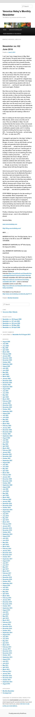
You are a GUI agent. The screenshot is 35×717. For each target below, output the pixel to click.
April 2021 (6, 471)
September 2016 (7, 583)
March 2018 (6, 546)
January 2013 (6, 673)
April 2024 (6, 397)
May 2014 (5, 641)
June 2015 (6, 614)
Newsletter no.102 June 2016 (11, 48)
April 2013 (6, 667)
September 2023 (7, 411)
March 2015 (6, 620)
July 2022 (5, 440)
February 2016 (7, 598)
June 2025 (6, 370)
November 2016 (7, 579)
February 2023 (7, 425)
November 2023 (7, 407)
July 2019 (5, 514)
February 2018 (7, 548)
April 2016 (6, 594)
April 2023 (6, 421)
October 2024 (6, 385)
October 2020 (6, 483)
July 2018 (5, 538)
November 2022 (7, 432)
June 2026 (6, 346)
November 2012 (7, 677)
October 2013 (6, 655)
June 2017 (6, 565)
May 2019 (5, 518)
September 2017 (7, 559)
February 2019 (7, 524)
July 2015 (5, 612)
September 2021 (7, 460)
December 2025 (7, 358)
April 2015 (6, 618)
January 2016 (6, 600)
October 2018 (6, 532)
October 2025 (6, 362)
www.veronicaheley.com (15, 29)
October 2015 (6, 606)
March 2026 (6, 352)
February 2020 (7, 499)
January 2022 (6, 452)
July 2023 (5, 415)
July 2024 (5, 391)
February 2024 (7, 401)
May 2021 (5, 468)
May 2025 (5, 372)
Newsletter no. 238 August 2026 (12, 319)
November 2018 (7, 530)
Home (4, 29)
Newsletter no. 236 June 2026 (11, 323)
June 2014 (6, 639)
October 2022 (6, 434)
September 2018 (7, 534)
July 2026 (5, 343)
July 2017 (5, 563)
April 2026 (6, 350)
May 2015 (5, 616)
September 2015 (7, 608)
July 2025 (5, 368)
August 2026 (6, 341)
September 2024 (7, 387)
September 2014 (7, 632)
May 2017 (5, 567)
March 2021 (6, 473)
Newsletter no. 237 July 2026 (11, 321)
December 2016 (7, 577)
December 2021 (7, 454)
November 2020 (7, 481)
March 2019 (6, 522)
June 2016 (6, 589)
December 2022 (7, 430)
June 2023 (6, 417)
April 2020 (6, 495)
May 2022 (5, 444)
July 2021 (5, 464)
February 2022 (7, 450)
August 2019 (6, 512)
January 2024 (6, 403)
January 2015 (6, 624)
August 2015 (6, 610)
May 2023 (5, 419)
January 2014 (6, 649)
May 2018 (5, 542)
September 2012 (7, 682)
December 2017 (7, 552)
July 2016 (5, 587)
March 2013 (6, 669)
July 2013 (5, 661)
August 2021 (6, 462)
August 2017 (6, 561)
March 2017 (6, 571)
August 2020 (6, 487)
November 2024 (7, 382)
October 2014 (6, 630)
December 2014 (7, 626)
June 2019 (6, 516)
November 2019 (7, 505)
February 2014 (7, 647)
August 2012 (6, 684)
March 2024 (6, 399)
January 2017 (6, 575)
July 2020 (5, 489)
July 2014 (5, 636)
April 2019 (6, 520)
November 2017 (7, 555)
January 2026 (6, 356)
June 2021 (6, 466)
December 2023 (7, 405)
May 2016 (5, 591)
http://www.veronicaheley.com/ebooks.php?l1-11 (17, 294)
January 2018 (6, 550)
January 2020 (6, 501)
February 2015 (7, 622)
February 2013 (7, 671)
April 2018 (6, 544)
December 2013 (7, 651)
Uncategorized (7, 693)
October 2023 (6, 409)
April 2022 (6, 446)
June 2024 (6, 393)
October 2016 (6, 581)
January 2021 (6, 477)
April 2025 (6, 374)
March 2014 (6, 645)
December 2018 (7, 528)
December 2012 (7, 675)
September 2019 (7, 510)
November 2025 (7, 360)
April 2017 (6, 569)
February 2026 (7, 354)
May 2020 (5, 493)
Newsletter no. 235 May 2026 (11, 325)
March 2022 (6, 448)
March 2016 (6, 596)
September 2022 (7, 436)
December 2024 (7, 380)
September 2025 (7, 364)
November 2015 (7, 604)
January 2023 (6, 428)
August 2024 (6, 389)
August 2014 (6, 634)
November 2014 (7, 628)
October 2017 (6, 557)
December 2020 (7, 479)
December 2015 (7, 602)
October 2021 (6, 458)
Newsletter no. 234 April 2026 (11, 327)
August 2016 (6, 585)
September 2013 (7, 657)
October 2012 (6, 680)
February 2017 (7, 573)
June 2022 (6, 442)
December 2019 (7, 503)
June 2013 (6, 663)
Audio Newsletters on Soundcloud (12, 33)
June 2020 (6, 491)
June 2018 (6, 540)
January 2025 (6, 378)
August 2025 (6, 366)
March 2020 (6, 497)
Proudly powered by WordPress (17, 713)
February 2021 (7, 475)
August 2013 (6, 659)
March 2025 (6, 376)
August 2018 (6, 536)
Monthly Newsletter (13, 298)
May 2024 (5, 395)
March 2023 (6, 423)
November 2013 (7, 653)
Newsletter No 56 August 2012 (21, 334)
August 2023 (6, 413)
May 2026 (5, 348)
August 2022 (6, 438)
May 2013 (5, 665)
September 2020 (7, 485)
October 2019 (6, 507)
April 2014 (6, 643)
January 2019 (6, 526)
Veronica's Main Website (10, 312)
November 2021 (7, 456)
